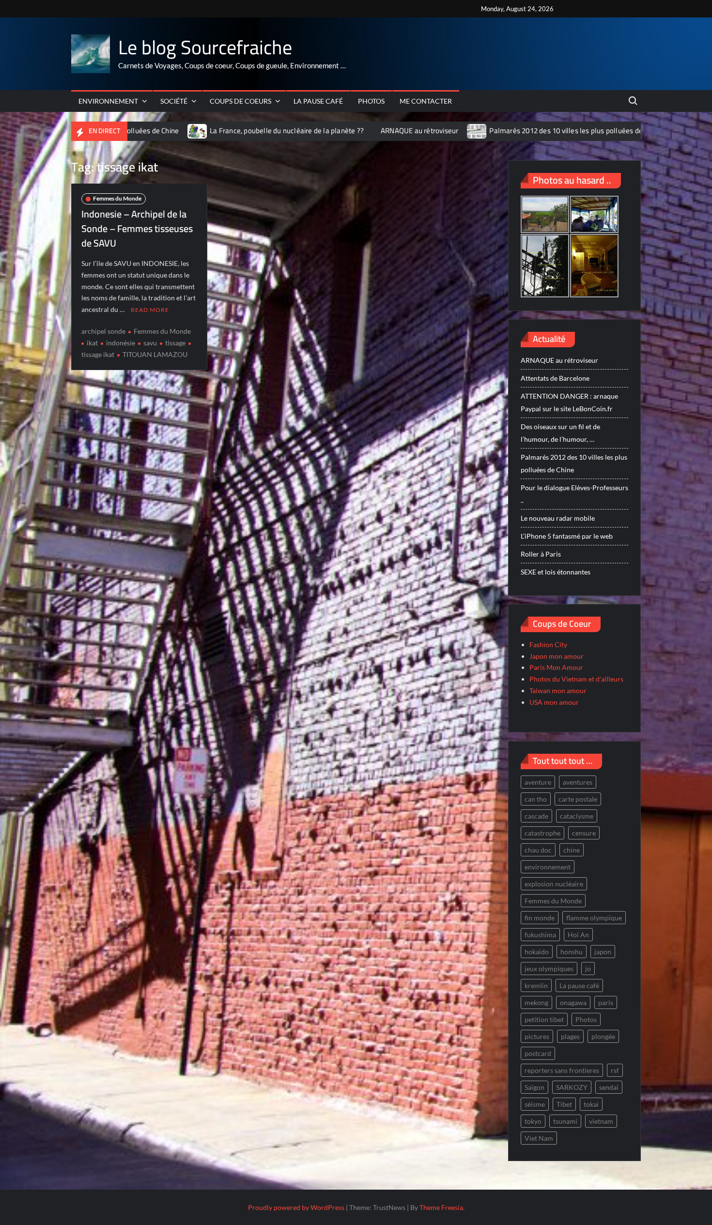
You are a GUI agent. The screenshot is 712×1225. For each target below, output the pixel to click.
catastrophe (542, 833)
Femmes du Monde (117, 198)
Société (173, 101)
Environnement (108, 101)
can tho (536, 799)
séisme (535, 1104)
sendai (609, 1087)
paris (605, 1002)
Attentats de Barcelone (555, 378)
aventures (577, 782)
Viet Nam (539, 1138)
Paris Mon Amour (556, 667)
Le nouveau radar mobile (558, 518)
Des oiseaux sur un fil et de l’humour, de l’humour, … (560, 432)
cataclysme (576, 816)
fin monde (540, 918)
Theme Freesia (441, 1207)
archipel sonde (103, 331)
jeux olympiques (549, 968)
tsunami (565, 1121)
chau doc (538, 850)
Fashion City (548, 644)
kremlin (536, 985)
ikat (92, 343)
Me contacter (426, 101)
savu (150, 343)
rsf (615, 1070)
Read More (150, 309)
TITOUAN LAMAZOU (155, 354)
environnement (548, 867)
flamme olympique (594, 918)
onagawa (573, 1002)
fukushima (540, 934)
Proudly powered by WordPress (296, 1207)
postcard (538, 1053)
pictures (537, 1036)
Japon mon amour (556, 656)
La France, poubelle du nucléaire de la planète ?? (230, 131)
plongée (603, 1036)
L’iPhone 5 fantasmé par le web (567, 536)
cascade (536, 816)
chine (571, 850)
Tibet (564, 1104)
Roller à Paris (541, 554)
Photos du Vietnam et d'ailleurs (576, 679)
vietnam (601, 1121)
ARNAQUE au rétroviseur (362, 131)
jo (588, 968)
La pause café (318, 101)
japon (602, 951)
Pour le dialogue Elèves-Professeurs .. (574, 493)
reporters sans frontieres (562, 1070)
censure (584, 833)
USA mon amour (554, 702)
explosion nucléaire (554, 884)
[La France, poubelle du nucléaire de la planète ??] (140, 130)
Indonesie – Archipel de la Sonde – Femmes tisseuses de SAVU (137, 228)
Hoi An (578, 934)
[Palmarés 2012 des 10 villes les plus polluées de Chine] (420, 130)
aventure (538, 782)
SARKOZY (572, 1087)
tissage (175, 343)
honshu (571, 951)
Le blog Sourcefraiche (205, 47)
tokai (591, 1104)
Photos (371, 101)
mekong (536, 1002)
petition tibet (544, 1019)
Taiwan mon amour (558, 690)
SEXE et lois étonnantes (555, 572)
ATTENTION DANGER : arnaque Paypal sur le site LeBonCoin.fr (569, 402)
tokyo (533, 1121)
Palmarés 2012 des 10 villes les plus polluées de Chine (519, 131)
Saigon (534, 1087)
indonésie (120, 343)
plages (570, 1036)
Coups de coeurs (240, 101)
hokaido (537, 951)
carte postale (577, 799)
